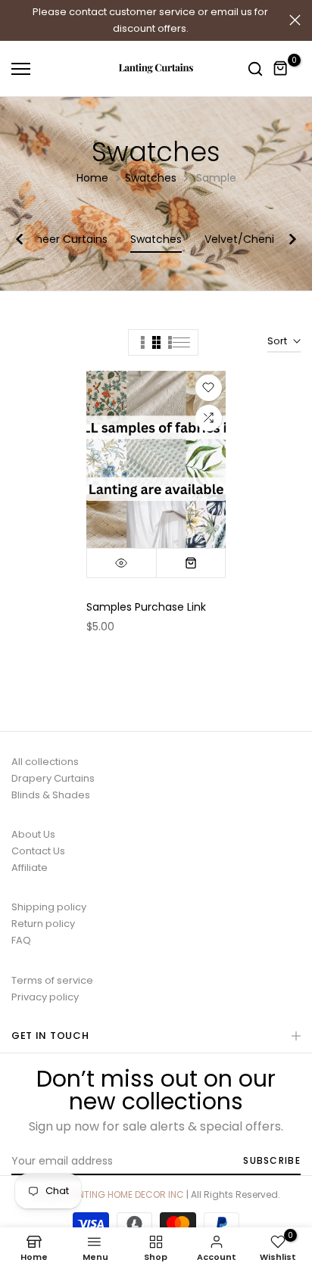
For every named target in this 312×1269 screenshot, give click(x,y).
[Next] (285, 239)
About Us (33, 834)
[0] (281, 69)
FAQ (21, 940)
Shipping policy (48, 907)
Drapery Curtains (53, 778)
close (295, 20)
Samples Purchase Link (146, 606)
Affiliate (29, 867)
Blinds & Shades (50, 795)
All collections (45, 761)
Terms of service (52, 980)
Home (92, 177)
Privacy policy (45, 997)
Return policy (43, 923)
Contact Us (38, 851)
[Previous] (26, 239)
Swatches (150, 177)
